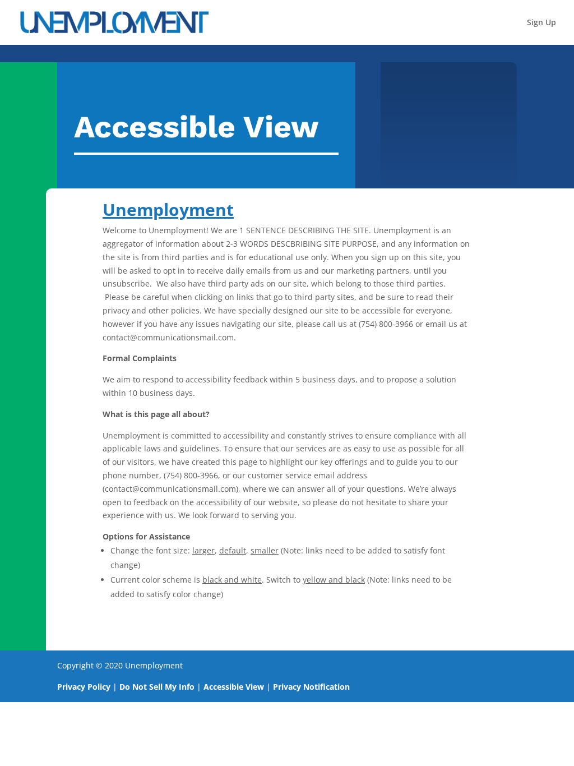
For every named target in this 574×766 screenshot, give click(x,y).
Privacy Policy (83, 686)
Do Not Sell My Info (157, 686)
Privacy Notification (311, 686)
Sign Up (541, 23)
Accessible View (233, 686)
